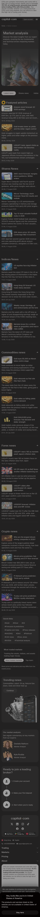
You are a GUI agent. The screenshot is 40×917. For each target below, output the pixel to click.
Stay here (20, 913)
